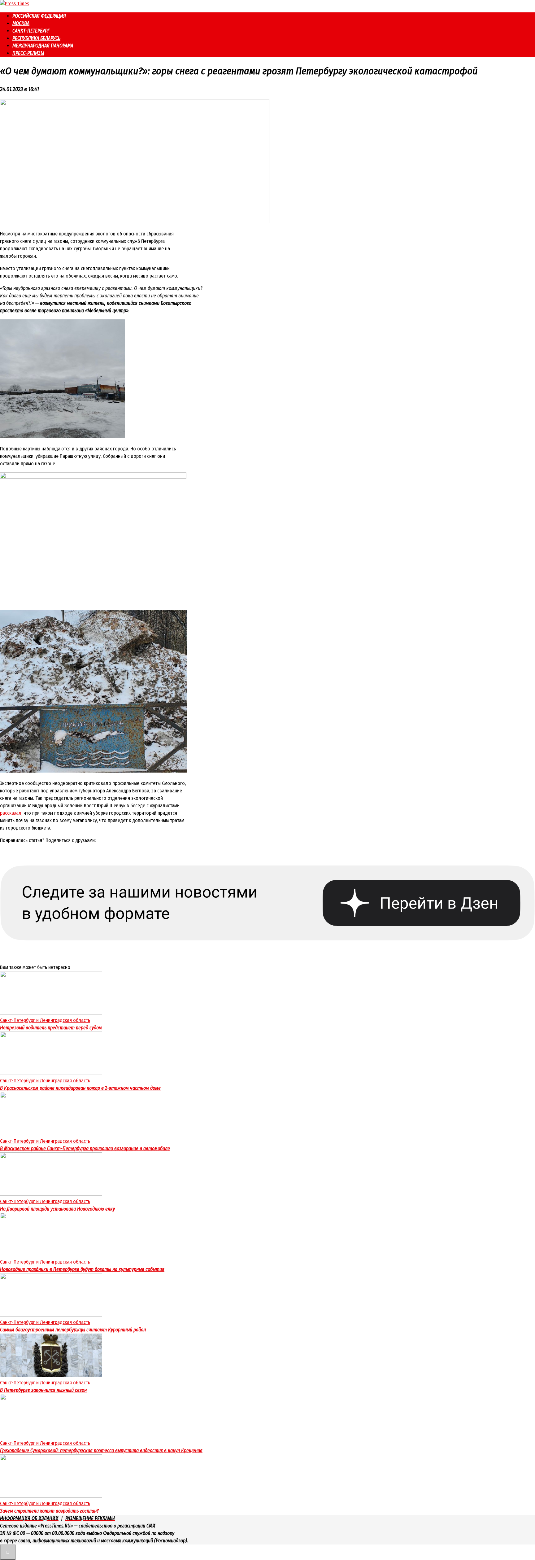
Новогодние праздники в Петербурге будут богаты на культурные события (82, 1269)
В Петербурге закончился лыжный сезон (43, 1390)
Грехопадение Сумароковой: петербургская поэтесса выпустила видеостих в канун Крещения (101, 1450)
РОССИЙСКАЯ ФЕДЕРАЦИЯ (39, 16)
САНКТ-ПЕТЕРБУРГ (31, 31)
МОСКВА (20, 23)
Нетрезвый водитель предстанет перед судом (51, 1028)
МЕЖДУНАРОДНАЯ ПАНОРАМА (42, 46)
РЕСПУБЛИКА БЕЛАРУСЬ (36, 38)
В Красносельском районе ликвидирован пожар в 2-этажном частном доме (80, 1088)
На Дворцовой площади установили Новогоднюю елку (57, 1209)
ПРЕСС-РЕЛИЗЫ (28, 53)
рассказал (10, 813)
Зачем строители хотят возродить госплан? (49, 1511)
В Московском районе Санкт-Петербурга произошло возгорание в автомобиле (85, 1148)
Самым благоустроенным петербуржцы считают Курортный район (73, 1330)
